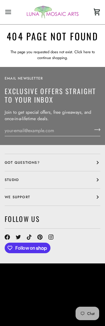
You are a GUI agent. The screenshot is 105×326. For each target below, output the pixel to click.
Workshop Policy (23, 301)
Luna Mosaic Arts (28, 290)
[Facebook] (7, 237)
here (87, 52)
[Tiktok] (29, 237)
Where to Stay (60, 301)
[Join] (95, 129)
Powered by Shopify (60, 317)
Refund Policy (20, 311)
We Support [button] (17, 197)
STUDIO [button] (12, 179)
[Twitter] (18, 237)
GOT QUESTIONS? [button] (22, 162)
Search (69, 290)
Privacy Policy (20, 317)
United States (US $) (31, 278)
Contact (13, 296)
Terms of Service (56, 311)
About (86, 290)
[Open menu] (13, 12)
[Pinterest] (40, 237)
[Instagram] (51, 237)
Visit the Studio (42, 296)
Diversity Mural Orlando (32, 306)
